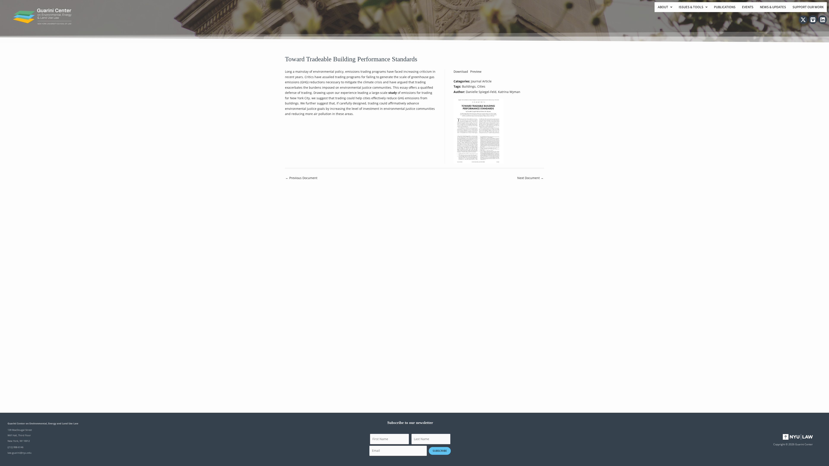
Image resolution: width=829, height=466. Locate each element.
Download (461, 71)
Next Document (530, 178)
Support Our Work (808, 7)
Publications (725, 7)
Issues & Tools (691, 7)
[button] (665, 7)
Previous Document (301, 178)
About (663, 7)
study (392, 93)
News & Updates (773, 7)
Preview (475, 71)
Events (747, 7)
